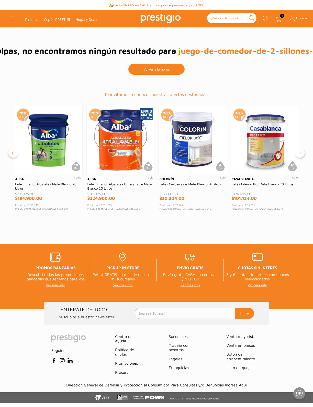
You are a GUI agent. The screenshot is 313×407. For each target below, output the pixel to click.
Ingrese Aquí (236, 385)
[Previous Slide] (13, 153)
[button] (232, 18)
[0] (278, 19)
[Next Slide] (300, 153)
